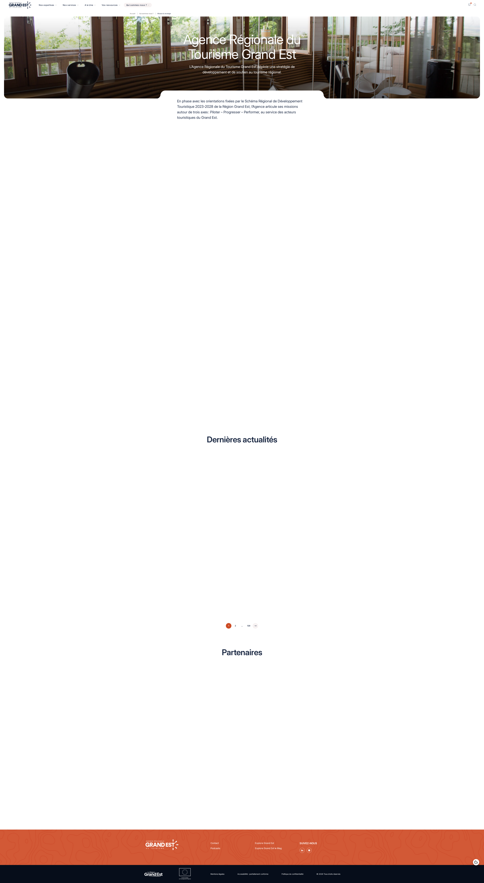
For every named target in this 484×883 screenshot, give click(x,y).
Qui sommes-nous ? (146, 13)
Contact (214, 843)
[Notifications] (469, 5)
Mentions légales (217, 874)
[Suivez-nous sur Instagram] (309, 850)
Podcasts (215, 848)
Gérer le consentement (476, 862)
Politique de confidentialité (292, 874)
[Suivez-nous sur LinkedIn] (302, 850)
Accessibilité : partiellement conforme (252, 874)
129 (248, 626)
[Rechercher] (475, 5)
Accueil (132, 13)
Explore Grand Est (264, 843)
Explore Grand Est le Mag (268, 848)
